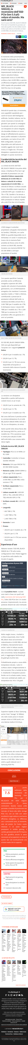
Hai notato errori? (7, 903)
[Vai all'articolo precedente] (26, 660)
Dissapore (16, 1031)
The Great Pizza (9, 1034)
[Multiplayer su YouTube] (19, 995)
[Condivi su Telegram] (25, 36)
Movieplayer (10, 1031)
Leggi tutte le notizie (21, 985)
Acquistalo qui (14, 781)
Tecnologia (6, 897)
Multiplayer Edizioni (18, 1034)
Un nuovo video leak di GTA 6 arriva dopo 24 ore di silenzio (9, 970)
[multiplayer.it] (14, 992)
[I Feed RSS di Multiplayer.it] (22, 995)
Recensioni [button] (14, 3)
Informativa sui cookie (10, 1019)
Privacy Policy (19, 1019)
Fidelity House (23, 1031)
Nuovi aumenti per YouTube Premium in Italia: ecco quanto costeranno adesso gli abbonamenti (14, 942)
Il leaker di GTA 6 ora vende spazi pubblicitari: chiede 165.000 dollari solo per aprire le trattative (4, 973)
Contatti (23, 1021)
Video (25, 3)
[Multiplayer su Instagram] (11, 995)
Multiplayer (4, 1031)
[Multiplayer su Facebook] (6, 995)
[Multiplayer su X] (9, 995)
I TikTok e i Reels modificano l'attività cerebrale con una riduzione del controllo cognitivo (19, 942)
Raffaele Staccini (11, 33)
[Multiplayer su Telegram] (14, 995)
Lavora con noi (13, 1022)
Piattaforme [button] (5, 3)
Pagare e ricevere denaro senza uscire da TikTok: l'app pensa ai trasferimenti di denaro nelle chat (9, 942)
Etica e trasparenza (16, 1021)
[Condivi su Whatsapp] (22, 36)
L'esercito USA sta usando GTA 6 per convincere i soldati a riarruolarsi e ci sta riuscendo (14, 973)
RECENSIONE (4, 33)
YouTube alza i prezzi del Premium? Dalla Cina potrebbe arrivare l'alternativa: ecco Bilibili (4, 942)
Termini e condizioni (6, 1021)
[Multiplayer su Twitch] (17, 995)
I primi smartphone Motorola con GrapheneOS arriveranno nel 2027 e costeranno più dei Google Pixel (24, 942)
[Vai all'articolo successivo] (1, 660)
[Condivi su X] (20, 36)
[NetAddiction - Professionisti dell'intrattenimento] (17, 1029)
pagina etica (22, 918)
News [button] (21, 3)
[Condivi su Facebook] (17, 36)
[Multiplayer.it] (7, 0)
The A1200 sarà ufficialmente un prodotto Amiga (19, 970)
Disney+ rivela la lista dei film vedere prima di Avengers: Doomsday (24, 971)
